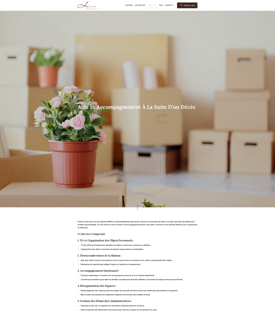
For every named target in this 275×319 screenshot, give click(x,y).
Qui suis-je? (140, 5)
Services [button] (152, 5)
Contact (169, 5)
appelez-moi (189, 5)
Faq (161, 5)
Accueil (129, 5)
